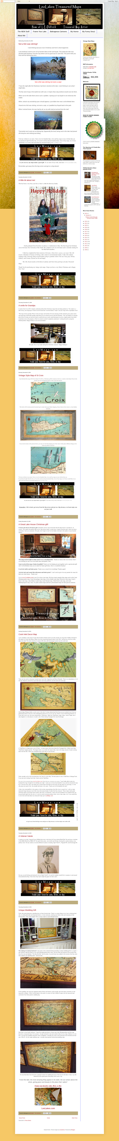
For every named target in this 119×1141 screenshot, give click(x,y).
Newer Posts (22, 1118)
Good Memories (95, 197)
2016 (86, 233)
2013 (86, 239)
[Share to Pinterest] (51, 172)
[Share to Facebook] (49, 172)
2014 (86, 237)
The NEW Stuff (23, 31)
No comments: (38, 172)
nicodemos (62, 1129)
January (88, 215)
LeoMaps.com (58, 142)
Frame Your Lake (39, 31)
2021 (86, 223)
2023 (86, 213)
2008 (86, 249)
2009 (86, 247)
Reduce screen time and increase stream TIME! (91, 217)
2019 (86, 227)
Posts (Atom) (28, 1120)
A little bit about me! (27, 180)
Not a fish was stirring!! (28, 44)
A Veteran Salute (26, 836)
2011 (86, 243)
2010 (86, 245)
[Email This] (44, 172)
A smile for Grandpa (27, 305)
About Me (21, 36)
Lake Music (94, 185)
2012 (86, 241)
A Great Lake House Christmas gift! (33, 524)
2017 (86, 231)
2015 (86, 235)
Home (48, 1118)
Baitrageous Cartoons (58, 31)
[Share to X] (48, 172)
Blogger (73, 1129)
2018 (86, 229)
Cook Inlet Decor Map (28, 634)
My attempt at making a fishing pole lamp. (95, 174)
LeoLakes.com (43, 480)
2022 (86, 221)
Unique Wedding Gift (27, 910)
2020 (86, 225)
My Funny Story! (88, 31)
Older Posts (74, 1118)
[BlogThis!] (46, 172)
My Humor (74, 31)
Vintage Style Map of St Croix (31, 375)
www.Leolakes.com (27, 577)
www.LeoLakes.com (70, 162)
